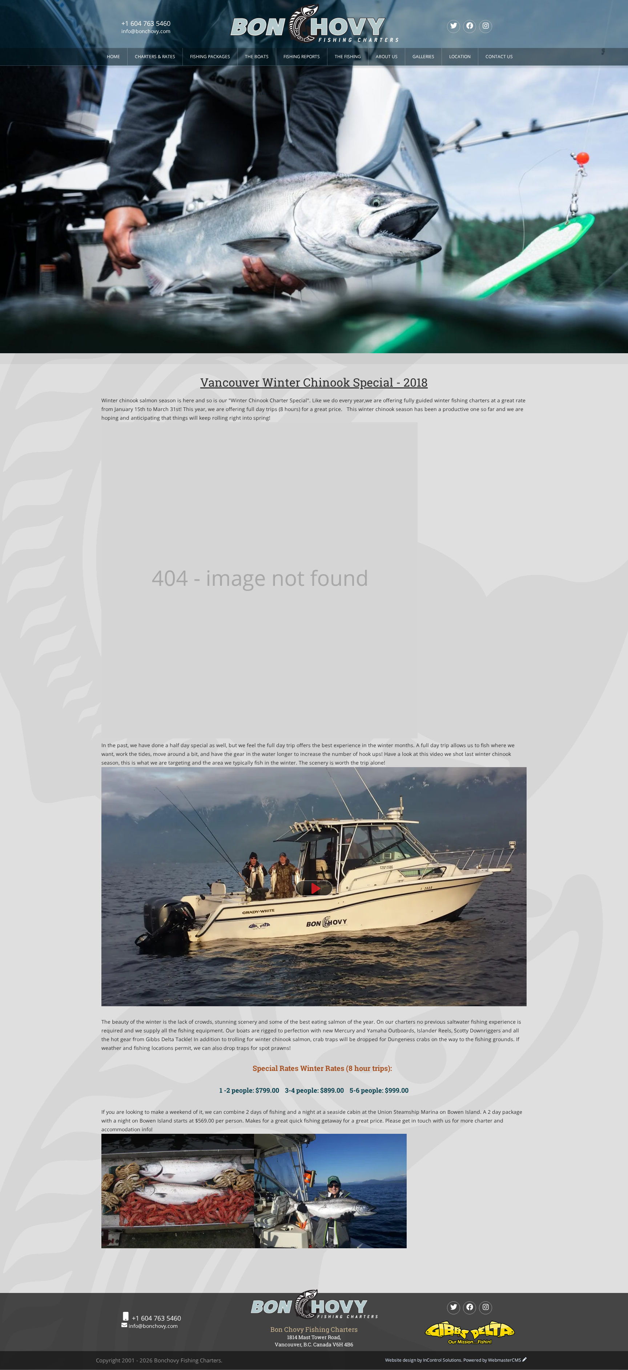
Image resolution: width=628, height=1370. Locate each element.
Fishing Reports (301, 56)
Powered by (492, 1360)
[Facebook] (469, 26)
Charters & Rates (155, 56)
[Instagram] (485, 26)
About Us (387, 56)
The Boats (257, 56)
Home (113, 56)
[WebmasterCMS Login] (524, 1360)
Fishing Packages (210, 56)
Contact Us (499, 56)
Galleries (423, 56)
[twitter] (453, 26)
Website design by (423, 1360)
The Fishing (348, 56)
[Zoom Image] (314, 888)
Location (460, 56)
